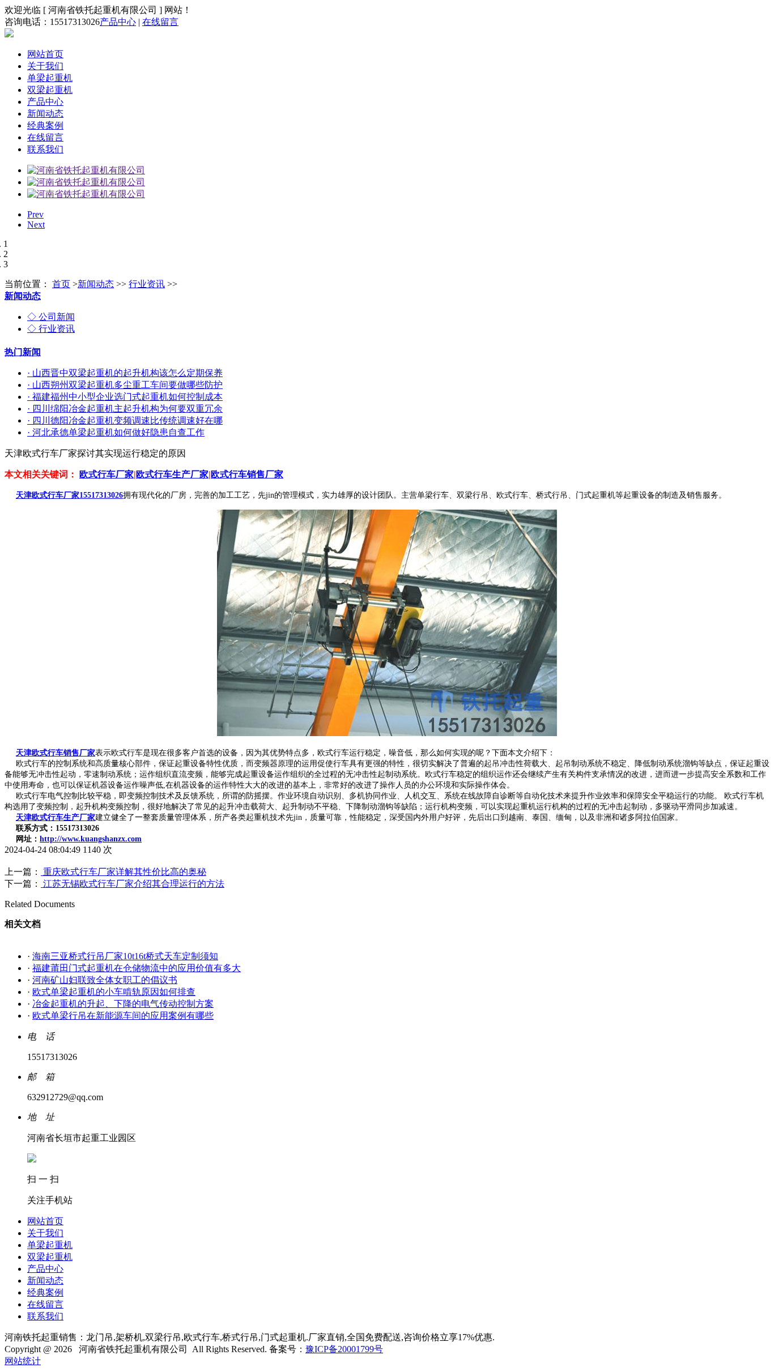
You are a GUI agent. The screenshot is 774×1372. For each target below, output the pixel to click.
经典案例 (45, 125)
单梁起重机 (50, 78)
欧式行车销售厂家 (247, 474)
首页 (61, 284)
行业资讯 (147, 284)
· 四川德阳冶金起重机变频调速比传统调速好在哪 (125, 420)
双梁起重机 (50, 90)
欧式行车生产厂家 (172, 474)
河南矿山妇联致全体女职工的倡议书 (104, 980)
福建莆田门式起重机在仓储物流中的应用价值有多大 (136, 968)
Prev (35, 214)
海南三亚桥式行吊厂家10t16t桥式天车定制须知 (125, 956)
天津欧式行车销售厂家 (55, 753)
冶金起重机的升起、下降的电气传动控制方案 (123, 1003)
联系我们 (45, 149)
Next (36, 224)
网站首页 (45, 54)
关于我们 (45, 66)
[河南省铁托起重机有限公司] (86, 170)
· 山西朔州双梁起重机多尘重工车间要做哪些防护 (125, 385)
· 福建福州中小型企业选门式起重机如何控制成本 (125, 396)
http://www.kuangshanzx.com (91, 839)
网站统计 (23, 1361)
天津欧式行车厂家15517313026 (69, 495)
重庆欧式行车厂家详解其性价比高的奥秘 (123, 872)
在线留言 (160, 22)
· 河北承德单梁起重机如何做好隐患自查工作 (116, 432)
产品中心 (118, 22)
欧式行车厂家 (106, 474)
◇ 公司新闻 (51, 317)
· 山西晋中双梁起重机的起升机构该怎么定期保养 (125, 373)
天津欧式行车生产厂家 (55, 817)
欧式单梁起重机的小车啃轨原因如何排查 (113, 992)
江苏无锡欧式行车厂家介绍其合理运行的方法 (132, 883)
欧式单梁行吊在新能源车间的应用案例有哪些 (123, 1015)
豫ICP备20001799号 (344, 1349)
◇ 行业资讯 (51, 329)
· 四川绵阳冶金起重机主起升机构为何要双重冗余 (125, 408)
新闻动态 (45, 113)
